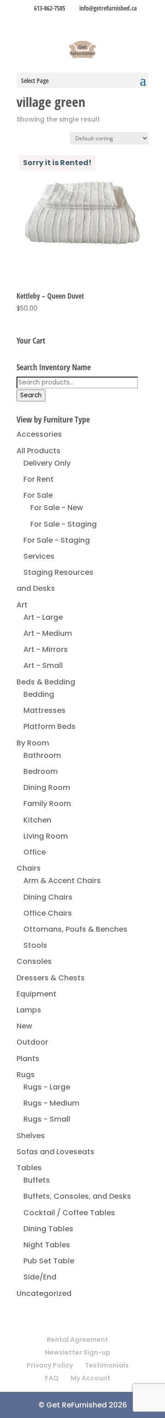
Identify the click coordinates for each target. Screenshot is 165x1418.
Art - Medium (47, 633)
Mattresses (44, 710)
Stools (35, 945)
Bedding (38, 694)
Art (22, 605)
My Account (90, 1378)
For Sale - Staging (63, 524)
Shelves (30, 1135)
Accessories (39, 434)
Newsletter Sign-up (77, 1352)
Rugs (25, 1074)
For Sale (38, 495)
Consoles (34, 961)
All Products (38, 450)
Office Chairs (47, 913)
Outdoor (32, 1042)
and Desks (35, 588)
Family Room (47, 803)
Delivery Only (47, 463)
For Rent (38, 479)
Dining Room (46, 787)
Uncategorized (44, 1293)
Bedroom (40, 771)
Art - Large (43, 617)
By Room (32, 743)
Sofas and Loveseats (55, 1151)
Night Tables (46, 1245)
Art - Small (43, 665)
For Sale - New (56, 507)
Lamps (28, 1010)
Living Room (45, 836)
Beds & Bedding (45, 682)
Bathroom (42, 755)
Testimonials (107, 1365)
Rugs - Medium (51, 1103)
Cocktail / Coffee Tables (69, 1212)
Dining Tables (48, 1228)
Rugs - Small (46, 1119)
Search (31, 395)
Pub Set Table (48, 1261)
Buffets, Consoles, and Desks (77, 1196)
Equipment (36, 994)
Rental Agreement (77, 1339)
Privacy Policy (50, 1365)
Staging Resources (58, 572)
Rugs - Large (46, 1087)
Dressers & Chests (50, 978)
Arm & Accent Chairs (62, 880)
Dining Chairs (47, 897)
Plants (27, 1058)
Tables (29, 1167)
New (24, 1026)
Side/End (39, 1277)
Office (34, 852)
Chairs (28, 868)
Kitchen (37, 820)
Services (39, 556)
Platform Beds (49, 726)
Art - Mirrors (45, 649)
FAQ (52, 1378)
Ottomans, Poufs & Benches (75, 929)
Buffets (36, 1180)
